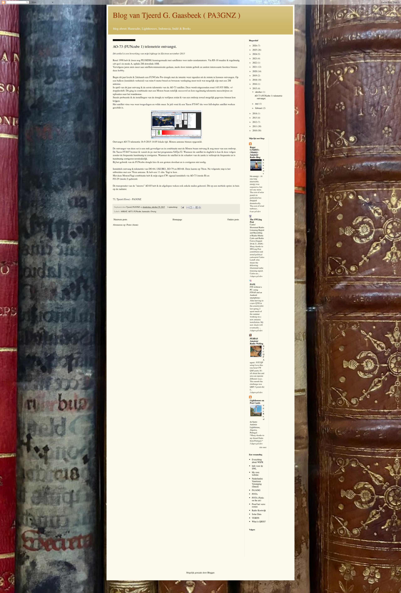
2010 (255, 130)
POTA (255, 493)
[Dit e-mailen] (187, 207)
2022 (255, 62)
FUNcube (137, 211)
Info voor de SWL (257, 467)
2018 (255, 79)
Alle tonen (262, 447)
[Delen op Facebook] (196, 207)
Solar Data (256, 514)
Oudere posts (233, 219)
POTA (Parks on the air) (258, 499)
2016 (255, 83)
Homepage (177, 219)
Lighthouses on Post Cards (257, 402)
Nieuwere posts (120, 219)
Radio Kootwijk (259, 510)
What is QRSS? (259, 521)
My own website (255, 473)
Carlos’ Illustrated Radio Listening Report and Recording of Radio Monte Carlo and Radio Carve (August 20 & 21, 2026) (257, 234)
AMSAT (124, 211)
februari (259, 108)
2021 (255, 66)
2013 (255, 117)
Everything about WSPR (257, 461)
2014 (255, 113)
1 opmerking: (172, 207)
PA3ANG (256, 490)
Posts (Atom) (132, 224)
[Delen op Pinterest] (199, 207)
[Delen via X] (193, 207)
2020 (255, 71)
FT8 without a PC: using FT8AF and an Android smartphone (256, 292)
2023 (255, 58)
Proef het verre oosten (258, 505)
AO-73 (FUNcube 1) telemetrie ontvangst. (145, 46)
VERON (255, 517)
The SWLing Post (256, 221)
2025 (255, 49)
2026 (255, 45)
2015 (255, 88)
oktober (259, 91)
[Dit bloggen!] (190, 207)
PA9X (252, 284)
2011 (255, 126)
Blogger (210, 572)
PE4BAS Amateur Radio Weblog (256, 341)
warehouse (136, 94)
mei (257, 103)
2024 (255, 53)
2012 (255, 121)
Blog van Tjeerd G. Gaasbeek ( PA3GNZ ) (176, 15)
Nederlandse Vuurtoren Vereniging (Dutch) (257, 482)
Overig (153, 211)
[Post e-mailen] (182, 207)
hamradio (146, 211)
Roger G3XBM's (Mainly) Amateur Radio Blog (255, 152)
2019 (255, 75)
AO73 (130, 211)
